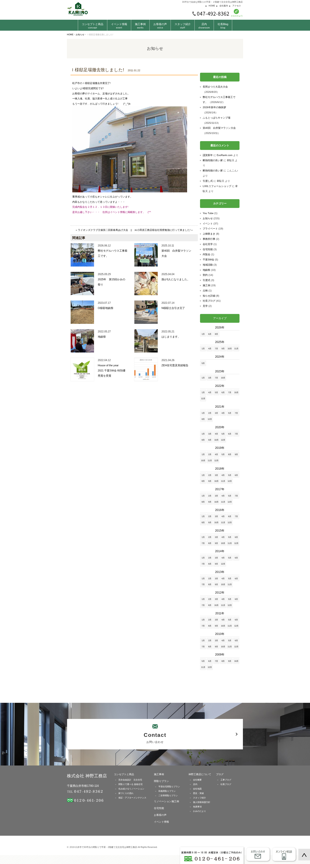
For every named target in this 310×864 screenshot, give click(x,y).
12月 (203, 398)
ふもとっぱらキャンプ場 (216, 117)
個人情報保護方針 (201, 802)
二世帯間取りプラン (168, 795)
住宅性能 (208, 249)
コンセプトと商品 (124, 774)
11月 (236, 348)
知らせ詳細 (209, 295)
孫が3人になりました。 (175, 279)
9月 (223, 348)
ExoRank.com (224, 155)
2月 (209, 413)
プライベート (210, 228)
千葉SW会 (208, 259)
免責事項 (197, 806)
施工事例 (140, 25)
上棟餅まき (209, 233)
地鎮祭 (102, 336)
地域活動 (208, 264)
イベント (208, 223)
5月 (203, 363)
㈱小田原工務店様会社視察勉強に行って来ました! (163, 230)
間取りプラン (161, 781)
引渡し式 (208, 180)
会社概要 (197, 780)
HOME (212, 5)
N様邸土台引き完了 (173, 307)
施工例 (206, 285)
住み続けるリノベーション (131, 789)
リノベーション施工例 (166, 801)
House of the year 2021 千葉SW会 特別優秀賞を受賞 (111, 370)
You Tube (208, 213)
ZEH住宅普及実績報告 (174, 365)
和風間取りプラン (167, 791)
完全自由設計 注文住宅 (130, 780)
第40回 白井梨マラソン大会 (219, 127)
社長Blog (223, 25)
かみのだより (199, 811)
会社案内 (223, 5)
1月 (203, 334)
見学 (205, 305)
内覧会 (206, 254)
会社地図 (197, 789)
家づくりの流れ (125, 793)
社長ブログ (209, 300)
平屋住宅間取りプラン (169, 786)
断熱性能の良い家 (213, 160)
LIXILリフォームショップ (217, 186)
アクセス (236, 5)
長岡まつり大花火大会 (215, 86)
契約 (205, 274)
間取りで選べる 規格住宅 (130, 784)
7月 (216, 348)
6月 (209, 334)
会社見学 (208, 244)
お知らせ (208, 218)
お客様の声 (160, 25)
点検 (205, 290)
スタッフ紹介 (183, 25)
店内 (204, 25)
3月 (209, 378)
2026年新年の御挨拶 (214, 107)
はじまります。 (170, 336)
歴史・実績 (198, 793)
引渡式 (206, 280)
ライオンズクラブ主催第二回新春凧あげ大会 (103, 230)
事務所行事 (209, 238)
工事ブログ (225, 780)
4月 (209, 348)
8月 (216, 334)
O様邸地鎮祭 (105, 307)
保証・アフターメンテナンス (132, 797)
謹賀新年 (208, 155)
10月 (230, 348)
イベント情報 (119, 25)
